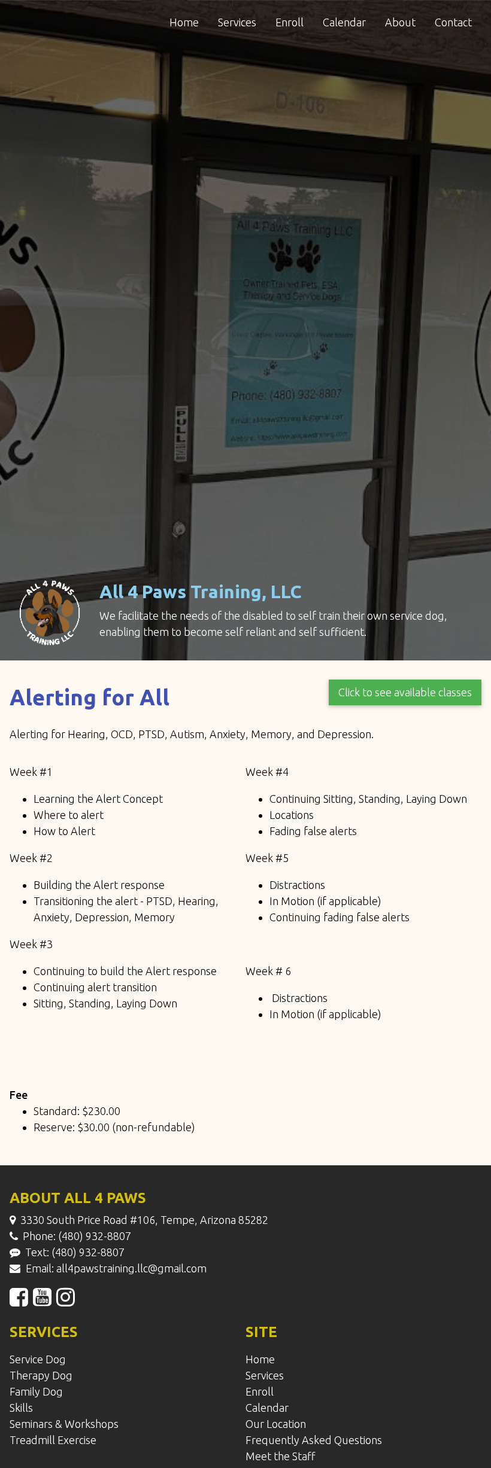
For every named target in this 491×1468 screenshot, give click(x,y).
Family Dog (36, 1391)
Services (237, 22)
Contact (453, 22)
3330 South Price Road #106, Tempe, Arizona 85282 (144, 1220)
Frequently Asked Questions (314, 1440)
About (400, 22)
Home (184, 22)
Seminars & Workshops (64, 1424)
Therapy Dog (41, 1375)
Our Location (276, 1424)
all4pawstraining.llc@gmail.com (131, 1268)
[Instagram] (65, 1300)
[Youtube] (42, 1300)
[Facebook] (19, 1300)
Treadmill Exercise (53, 1440)
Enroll (289, 22)
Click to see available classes (405, 692)
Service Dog (38, 1359)
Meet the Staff (281, 1456)
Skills (21, 1408)
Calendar (344, 22)
